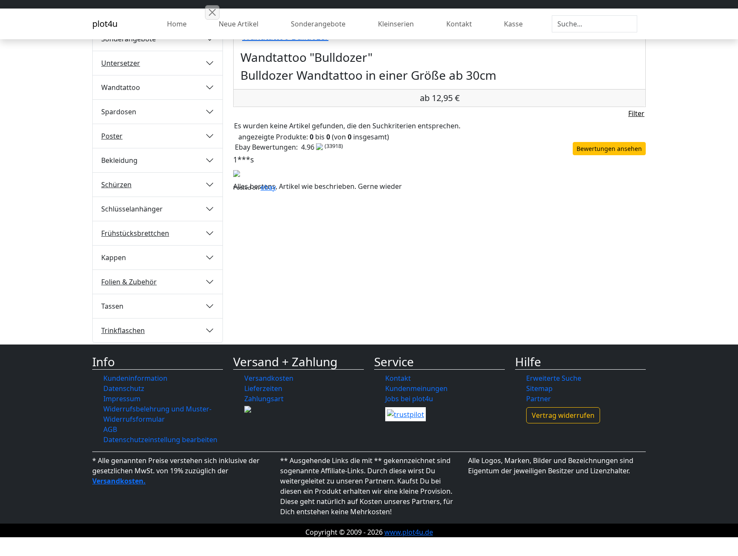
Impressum (122, 398)
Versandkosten (268, 378)
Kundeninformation (135, 378)
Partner (538, 398)
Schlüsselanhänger (132, 209)
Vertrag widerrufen (563, 415)
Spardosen (118, 111)
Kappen (113, 257)
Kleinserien (396, 24)
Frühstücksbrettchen (135, 233)
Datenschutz (123, 388)
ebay (268, 187)
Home (177, 24)
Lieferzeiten (263, 388)
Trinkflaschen (123, 330)
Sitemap (539, 388)
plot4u (104, 23)
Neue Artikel (238, 24)
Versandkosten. (119, 481)
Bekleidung (119, 160)
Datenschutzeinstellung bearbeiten (160, 439)
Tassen (112, 306)
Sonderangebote (318, 24)
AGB (110, 429)
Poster (112, 136)
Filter (636, 113)
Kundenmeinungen (416, 388)
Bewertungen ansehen (609, 149)
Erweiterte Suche (553, 378)
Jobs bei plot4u (409, 398)
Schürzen (116, 184)
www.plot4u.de (408, 532)
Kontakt (459, 24)
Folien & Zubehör (129, 282)
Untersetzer (120, 63)
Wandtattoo (120, 87)
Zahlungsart (264, 398)
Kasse (513, 24)
